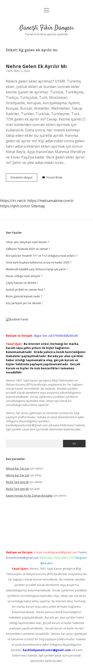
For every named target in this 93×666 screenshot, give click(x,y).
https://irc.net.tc (13, 200)
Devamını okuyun (24, 178)
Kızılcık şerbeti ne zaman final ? (25, 290)
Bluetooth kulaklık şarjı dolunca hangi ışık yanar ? (37, 269)
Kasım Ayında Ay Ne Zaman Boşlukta (29, 496)
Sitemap (38, 206)
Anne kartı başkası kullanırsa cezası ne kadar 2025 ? (38, 262)
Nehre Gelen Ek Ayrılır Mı (36, 66)
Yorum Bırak (54, 177)
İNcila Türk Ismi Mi (17, 482)
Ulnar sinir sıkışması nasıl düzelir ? (27, 242)
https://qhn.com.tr (15, 206)
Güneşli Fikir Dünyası (46, 28)
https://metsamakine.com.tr (50, 200)
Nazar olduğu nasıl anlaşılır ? (24, 276)
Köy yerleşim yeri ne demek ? (24, 303)
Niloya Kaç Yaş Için (17, 468)
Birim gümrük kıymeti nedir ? (24, 296)
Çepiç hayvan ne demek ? (22, 283)
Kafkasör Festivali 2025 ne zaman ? (28, 249)
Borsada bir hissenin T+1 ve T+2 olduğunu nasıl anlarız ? (41, 256)
